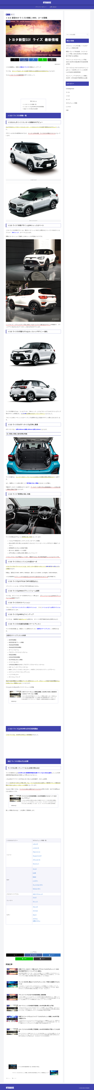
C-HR (34, 873)
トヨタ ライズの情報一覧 (30, 104)
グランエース (36, 859)
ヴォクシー (36, 863)
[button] (51, 59)
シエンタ (35, 844)
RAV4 (34, 877)
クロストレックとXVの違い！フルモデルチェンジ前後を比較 (76, 47)
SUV (13, 14)
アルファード (36, 852)
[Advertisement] (33, 87)
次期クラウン (36, 921)
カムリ (35, 914)
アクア (35, 897)
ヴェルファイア (37, 856)
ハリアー (35, 881)
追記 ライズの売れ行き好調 (31, 108)
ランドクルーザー (38, 885)
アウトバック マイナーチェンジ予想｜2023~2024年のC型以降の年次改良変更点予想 (77, 62)
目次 (31, 101)
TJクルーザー (36, 888)
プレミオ (35, 906)
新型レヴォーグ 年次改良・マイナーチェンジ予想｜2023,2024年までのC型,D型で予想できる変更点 (77, 54)
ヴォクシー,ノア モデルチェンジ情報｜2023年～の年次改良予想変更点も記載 (77, 77)
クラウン (35, 918)
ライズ (35, 869)
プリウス (35, 910)
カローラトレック (38, 894)
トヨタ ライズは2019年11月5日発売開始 (34, 106)
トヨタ (8, 14)
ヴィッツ (35, 901)
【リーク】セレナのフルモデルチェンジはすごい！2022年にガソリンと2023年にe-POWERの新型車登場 (77, 70)
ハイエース (36, 848)
